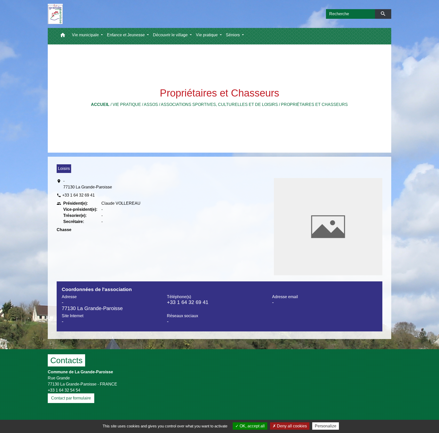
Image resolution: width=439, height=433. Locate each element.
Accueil (100, 104)
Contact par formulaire (71, 398)
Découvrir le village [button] (171, 35)
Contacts (66, 360)
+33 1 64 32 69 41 (78, 195)
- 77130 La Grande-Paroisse (87, 184)
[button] (63, 36)
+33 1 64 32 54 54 (64, 390)
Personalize (325, 426)
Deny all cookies (291, 426)
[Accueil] (55, 14)
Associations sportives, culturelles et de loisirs (219, 104)
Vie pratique (127, 104)
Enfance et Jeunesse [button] (126, 35)
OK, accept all (252, 426)
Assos (151, 104)
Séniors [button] (233, 35)
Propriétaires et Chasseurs (314, 104)
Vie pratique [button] (207, 35)
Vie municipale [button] (86, 35)
